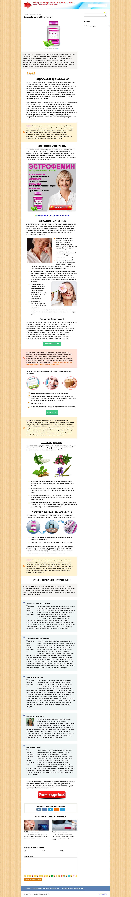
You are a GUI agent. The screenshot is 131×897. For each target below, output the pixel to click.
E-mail (44, 850)
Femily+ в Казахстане (59, 832)
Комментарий (28, 856)
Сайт (61, 850)
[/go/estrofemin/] (51, 187)
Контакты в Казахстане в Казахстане (72, 888)
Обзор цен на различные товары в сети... (54, 2)
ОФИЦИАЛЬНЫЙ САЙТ (52, 343)
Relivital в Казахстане (31, 832)
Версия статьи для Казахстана (51, 48)
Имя (25, 850)
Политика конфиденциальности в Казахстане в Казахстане (42, 888)
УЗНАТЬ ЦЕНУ (52, 412)
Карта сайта (103, 894)
